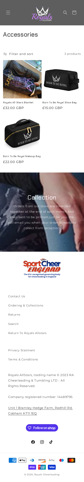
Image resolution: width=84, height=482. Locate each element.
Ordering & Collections (25, 305)
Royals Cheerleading (47, 474)
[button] (8, 12)
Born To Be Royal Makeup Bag (22, 156)
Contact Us (16, 296)
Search (13, 324)
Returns (14, 314)
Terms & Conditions (23, 359)
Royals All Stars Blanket (18, 102)
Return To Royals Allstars (27, 333)
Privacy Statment (21, 350)
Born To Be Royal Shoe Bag (59, 102)
